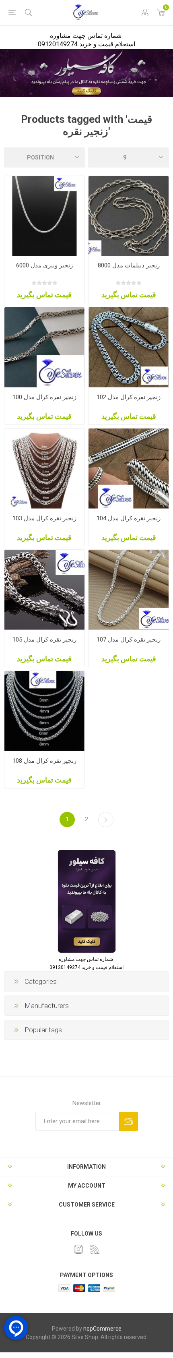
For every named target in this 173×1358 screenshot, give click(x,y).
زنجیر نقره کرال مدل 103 (44, 518)
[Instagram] (78, 1249)
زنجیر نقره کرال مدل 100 (44, 397)
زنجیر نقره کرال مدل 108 (44, 760)
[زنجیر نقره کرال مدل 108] (44, 711)
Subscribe (128, 1121)
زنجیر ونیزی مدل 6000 (44, 265)
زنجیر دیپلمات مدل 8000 (129, 265)
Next (105, 819)
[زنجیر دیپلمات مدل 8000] (129, 216)
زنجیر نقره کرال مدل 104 (129, 518)
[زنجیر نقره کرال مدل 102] (129, 347)
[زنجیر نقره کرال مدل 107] (129, 590)
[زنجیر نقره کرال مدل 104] (129, 469)
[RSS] (95, 1249)
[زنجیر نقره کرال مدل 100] (44, 347)
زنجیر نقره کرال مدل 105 (44, 639)
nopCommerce (102, 1328)
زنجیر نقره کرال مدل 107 (129, 639)
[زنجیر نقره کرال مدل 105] (44, 590)
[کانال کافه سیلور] (86, 73)
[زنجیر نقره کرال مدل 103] (44, 469)
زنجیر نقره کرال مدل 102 (129, 397)
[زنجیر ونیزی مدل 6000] (44, 216)
